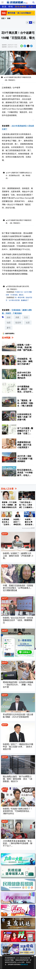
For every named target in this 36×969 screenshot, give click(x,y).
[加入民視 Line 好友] (18, 646)
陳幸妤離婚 (20, 6)
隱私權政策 (24, 964)
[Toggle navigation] (2, 2)
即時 (10, 6)
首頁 (4, 6)
